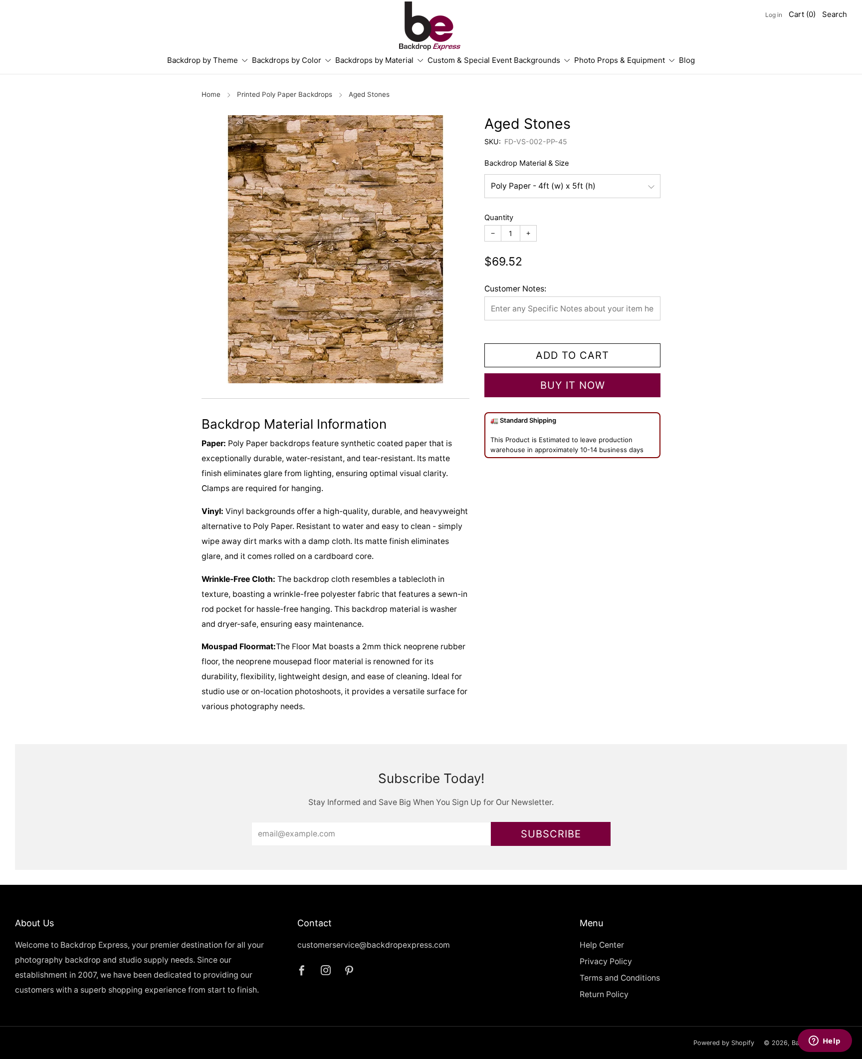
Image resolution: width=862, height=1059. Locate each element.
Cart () (802, 14)
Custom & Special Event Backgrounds (494, 60)
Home (211, 94)
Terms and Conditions (620, 978)
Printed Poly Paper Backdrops (284, 94)
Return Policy (604, 994)
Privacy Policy (606, 961)
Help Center (602, 945)
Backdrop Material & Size (526, 163)
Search (834, 14)
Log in (773, 14)
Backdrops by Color (286, 60)
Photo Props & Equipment (619, 60)
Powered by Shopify (723, 1043)
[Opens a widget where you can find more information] (824, 1041)
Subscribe (551, 834)
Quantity (498, 217)
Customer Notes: (515, 288)
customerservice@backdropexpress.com (373, 945)
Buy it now (572, 385)
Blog (687, 60)
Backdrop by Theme (202, 60)
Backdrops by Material (374, 60)
